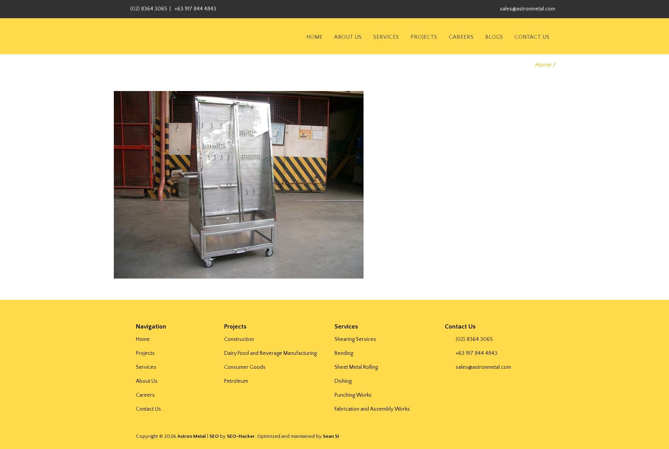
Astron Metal (191, 436)
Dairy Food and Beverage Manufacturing (270, 353)
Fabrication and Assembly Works (372, 409)
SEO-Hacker (241, 436)
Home (314, 37)
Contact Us (532, 37)
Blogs (494, 37)
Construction (239, 339)
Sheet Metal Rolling (356, 367)
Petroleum (236, 381)
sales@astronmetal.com (527, 9)
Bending (343, 353)
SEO (214, 436)
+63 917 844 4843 (195, 9)
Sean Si (331, 436)
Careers (461, 37)
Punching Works (353, 395)
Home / (545, 64)
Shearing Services (355, 339)
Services (386, 37)
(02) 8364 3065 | (150, 9)
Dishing (343, 381)
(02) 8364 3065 (474, 339)
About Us (348, 37)
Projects (423, 37)
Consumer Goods (245, 367)
